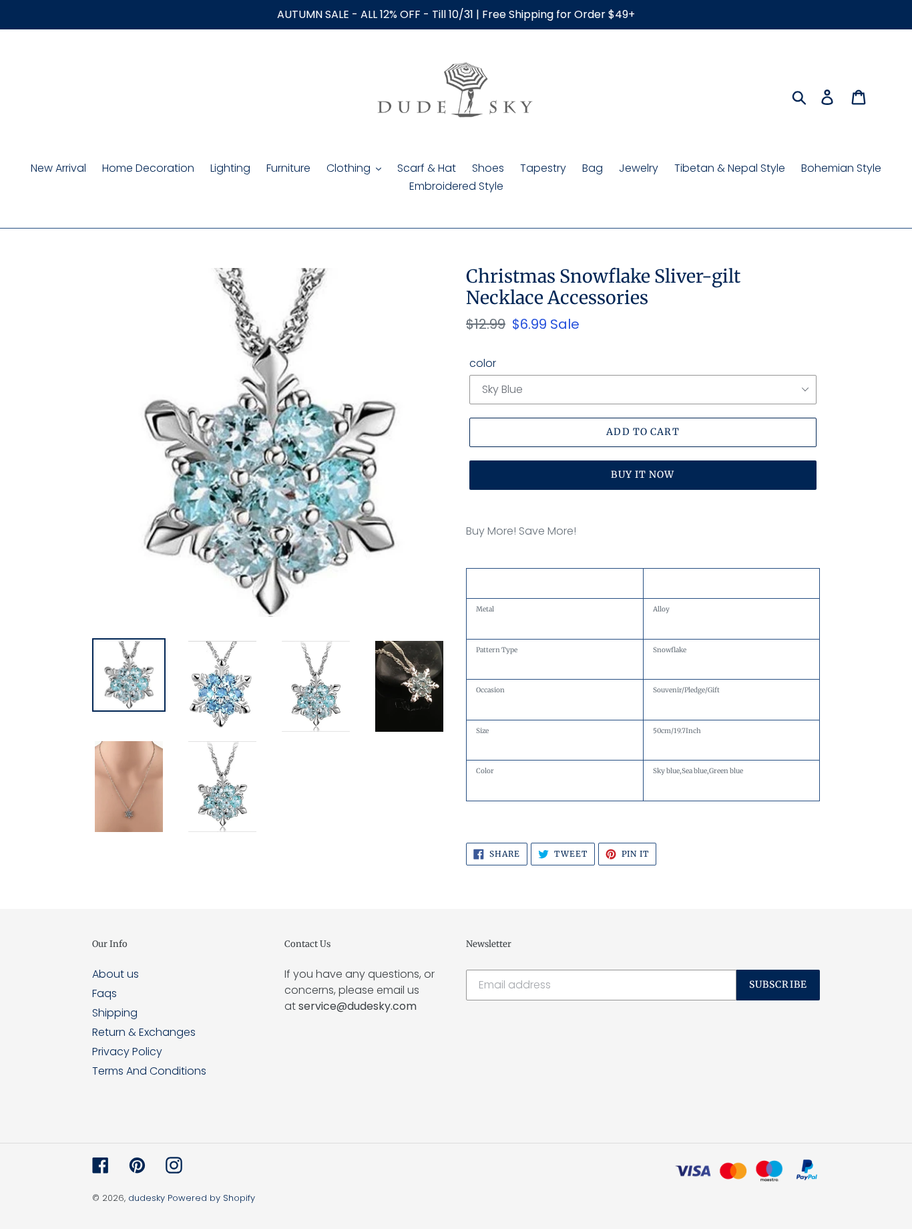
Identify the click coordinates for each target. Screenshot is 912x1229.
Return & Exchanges (144, 1032)
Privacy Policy (127, 1051)
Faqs (104, 993)
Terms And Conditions (149, 1071)
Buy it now (642, 474)
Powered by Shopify (211, 1198)
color (482, 363)
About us (115, 974)
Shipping (115, 1012)
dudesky (146, 1198)
